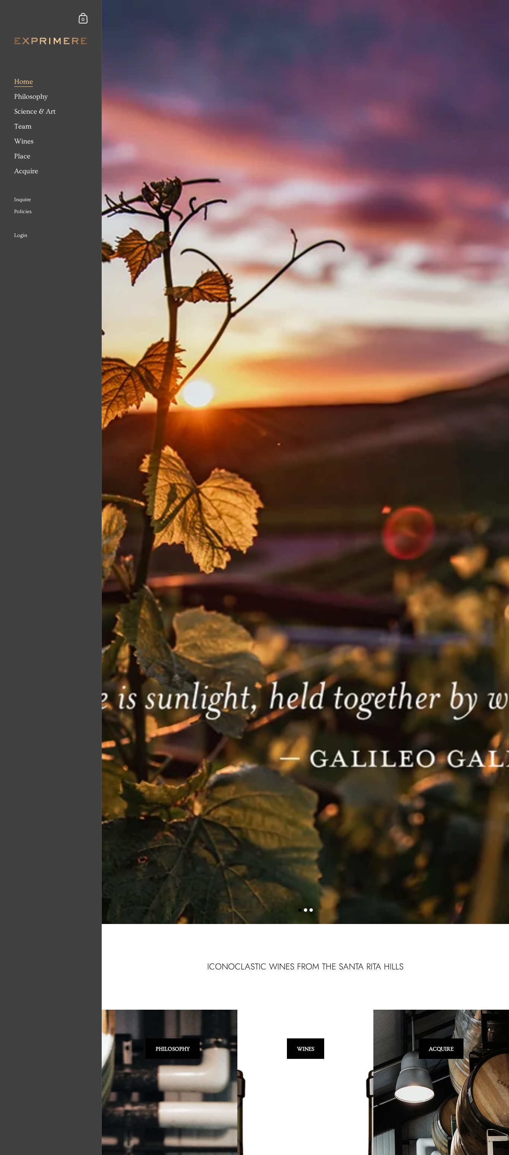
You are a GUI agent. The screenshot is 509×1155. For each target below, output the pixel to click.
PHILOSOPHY (173, 1049)
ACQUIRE (441, 1049)
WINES (305, 1049)
